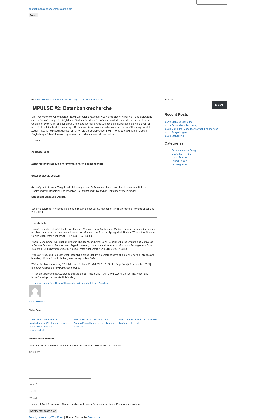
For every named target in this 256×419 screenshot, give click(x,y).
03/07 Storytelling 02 (176, 132)
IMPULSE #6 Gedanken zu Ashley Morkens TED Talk (138, 321)
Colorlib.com (94, 417)
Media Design (179, 157)
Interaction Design (182, 154)
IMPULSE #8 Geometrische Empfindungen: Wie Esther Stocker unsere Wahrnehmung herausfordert (48, 325)
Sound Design (179, 161)
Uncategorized (180, 164)
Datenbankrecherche (43, 283)
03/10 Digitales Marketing (179, 122)
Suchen (169, 99)
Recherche (70, 283)
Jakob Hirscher (43, 99)
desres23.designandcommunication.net (50, 8)
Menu (33, 15)
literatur (59, 283)
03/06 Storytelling (174, 135)
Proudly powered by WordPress (46, 417)
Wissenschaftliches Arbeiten (92, 283)
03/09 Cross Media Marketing (181, 125)
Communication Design (66, 99)
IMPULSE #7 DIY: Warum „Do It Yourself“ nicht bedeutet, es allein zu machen (94, 323)
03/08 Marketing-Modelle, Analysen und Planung (191, 128)
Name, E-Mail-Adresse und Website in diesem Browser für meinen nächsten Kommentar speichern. (86, 404)
